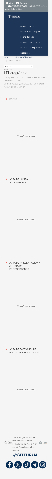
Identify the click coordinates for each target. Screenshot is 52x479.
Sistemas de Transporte (30, 31)
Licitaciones (25, 53)
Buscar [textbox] (8, 66)
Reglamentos (26, 42)
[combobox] (18, 66)
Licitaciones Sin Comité (24, 57)
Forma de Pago (27, 37)
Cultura (37, 42)
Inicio (6, 57)
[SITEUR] (14, 16)
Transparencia (35, 47)
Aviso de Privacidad (13, 9)
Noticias (23, 47)
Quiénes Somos (27, 26)
